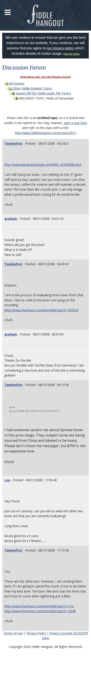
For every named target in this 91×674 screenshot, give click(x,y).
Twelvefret (13, 143)
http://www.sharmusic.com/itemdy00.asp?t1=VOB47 (41, 310)
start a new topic (75, 123)
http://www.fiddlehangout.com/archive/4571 (45, 133)
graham (10, 218)
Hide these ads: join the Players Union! (45, 76)
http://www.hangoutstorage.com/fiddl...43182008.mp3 (42, 164)
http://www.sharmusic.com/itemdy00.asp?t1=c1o (39, 606)
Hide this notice (71, 54)
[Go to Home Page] (45, 15)
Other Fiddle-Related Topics (32, 88)
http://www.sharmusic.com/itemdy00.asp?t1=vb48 (40, 611)
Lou (7, 480)
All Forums (16, 83)
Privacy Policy (36, 633)
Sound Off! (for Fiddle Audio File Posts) (43, 93)
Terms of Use (13, 633)
